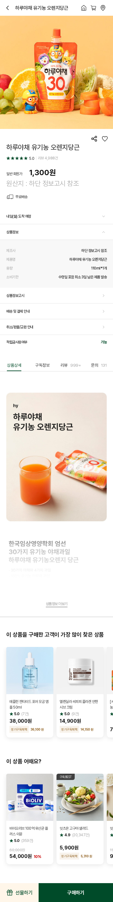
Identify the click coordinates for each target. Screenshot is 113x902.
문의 (99, 365)
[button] (56, 216)
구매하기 (75, 892)
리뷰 (71, 365)
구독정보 (42, 365)
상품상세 (14, 365)
